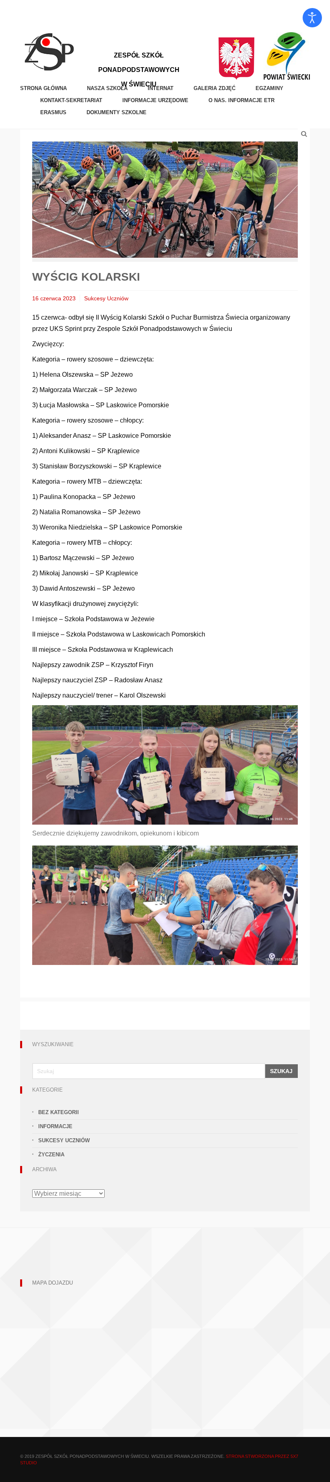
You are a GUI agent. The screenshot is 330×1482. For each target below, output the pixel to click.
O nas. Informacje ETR (241, 100)
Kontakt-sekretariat (71, 100)
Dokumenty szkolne (116, 112)
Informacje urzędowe (155, 100)
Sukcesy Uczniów (106, 298)
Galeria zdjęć (214, 88)
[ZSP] (49, 51)
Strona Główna (43, 88)
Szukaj (281, 1071)
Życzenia (51, 1155)
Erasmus (53, 112)
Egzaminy (269, 88)
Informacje (55, 1126)
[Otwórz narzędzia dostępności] (312, 17)
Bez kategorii (58, 1112)
